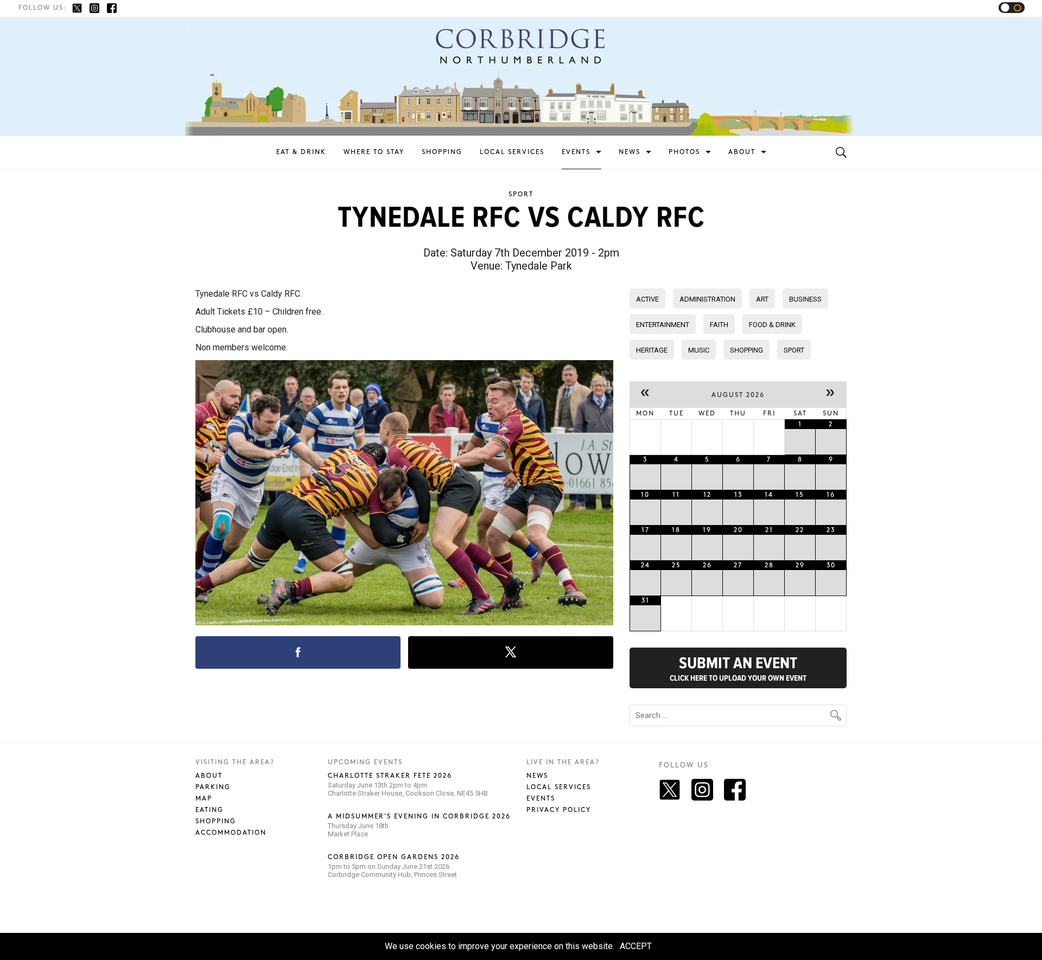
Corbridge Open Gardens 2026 (394, 857)
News (629, 152)
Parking (213, 787)
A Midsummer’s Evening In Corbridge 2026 (419, 817)
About (741, 152)
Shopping (442, 152)
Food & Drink (772, 325)
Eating (209, 810)
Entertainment (662, 325)
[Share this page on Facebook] (298, 652)
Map (203, 799)
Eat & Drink (301, 152)
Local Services (512, 152)
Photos (684, 152)
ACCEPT (636, 946)
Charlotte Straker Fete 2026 (390, 776)
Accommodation (230, 833)
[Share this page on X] (510, 652)
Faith (719, 325)
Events (576, 152)
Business (805, 299)
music (698, 350)
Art (762, 299)
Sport (521, 194)
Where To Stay (374, 152)
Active (647, 299)
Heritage (652, 350)
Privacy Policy (558, 810)
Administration (707, 299)
